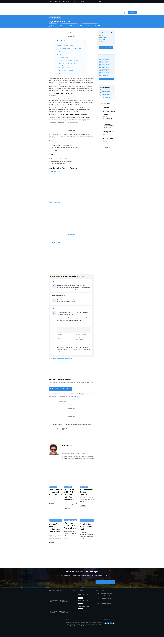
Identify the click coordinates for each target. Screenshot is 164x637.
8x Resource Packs (105, 89)
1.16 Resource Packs (104, 62)
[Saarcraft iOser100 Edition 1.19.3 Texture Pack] (55, 515)
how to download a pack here (73, 289)
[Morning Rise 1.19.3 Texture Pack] (87, 515)
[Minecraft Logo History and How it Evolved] (55, 481)
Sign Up (105, 582)
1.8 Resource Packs (104, 75)
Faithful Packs (103, 37)
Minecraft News (52, 486)
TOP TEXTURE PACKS (77, 590)
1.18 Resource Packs (104, 59)
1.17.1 (78, 396)
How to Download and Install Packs (105, 593)
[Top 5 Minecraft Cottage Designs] (87, 481)
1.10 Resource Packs (104, 72)
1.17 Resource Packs (104, 61)
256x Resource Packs (105, 97)
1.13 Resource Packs (104, 67)
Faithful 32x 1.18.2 (83, 606)
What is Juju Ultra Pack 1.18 (66, 45)
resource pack (55, 98)
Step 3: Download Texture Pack (65, 70)
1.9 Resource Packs (104, 73)
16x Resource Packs (106, 91)
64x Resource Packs (105, 94)
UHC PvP (75, 90)
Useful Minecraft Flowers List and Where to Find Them (108, 133)
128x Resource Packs (105, 96)
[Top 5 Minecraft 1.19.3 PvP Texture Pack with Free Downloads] (71, 481)
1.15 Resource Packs (104, 64)
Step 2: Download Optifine (64, 67)
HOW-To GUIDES (99, 590)
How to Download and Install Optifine (105, 595)
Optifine (102, 35)
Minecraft (62, 314)
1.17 (75, 396)
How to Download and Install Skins (104, 600)
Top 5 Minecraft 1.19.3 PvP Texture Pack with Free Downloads (109, 113)
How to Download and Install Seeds (105, 598)
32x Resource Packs (105, 93)
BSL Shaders (74, 111)
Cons (59, 54)
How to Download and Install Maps (105, 603)
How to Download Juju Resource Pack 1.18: (70, 60)
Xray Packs (102, 39)
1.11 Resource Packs (104, 70)
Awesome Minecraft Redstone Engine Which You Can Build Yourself (109, 126)
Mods (101, 41)
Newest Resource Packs (56, 590)
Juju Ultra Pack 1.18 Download (66, 73)
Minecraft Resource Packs (55, 17)
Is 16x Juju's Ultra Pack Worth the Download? (70, 48)
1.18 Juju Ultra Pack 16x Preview (67, 57)
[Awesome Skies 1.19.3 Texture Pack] (71, 515)
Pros (59, 51)
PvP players (57, 82)
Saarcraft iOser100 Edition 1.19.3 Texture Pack (54, 602)
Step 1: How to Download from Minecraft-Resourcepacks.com (68, 64)
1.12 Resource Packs (104, 69)
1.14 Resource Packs (104, 65)
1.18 (81, 394)
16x (65, 120)
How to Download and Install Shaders (105, 606)
